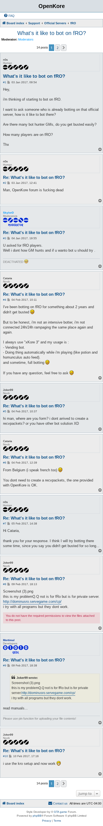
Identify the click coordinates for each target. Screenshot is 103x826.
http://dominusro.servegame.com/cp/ (32, 601)
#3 (4, 238)
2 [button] (58, 47)
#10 (5, 756)
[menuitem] (9, 15)
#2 (4, 182)
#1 (4, 82)
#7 (4, 523)
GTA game (60, 811)
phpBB (37, 815)
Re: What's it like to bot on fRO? (34, 177)
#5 (4, 411)
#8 (4, 584)
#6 (4, 462)
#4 (4, 299)
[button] (63, 47)
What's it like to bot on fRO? (51, 33)
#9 (4, 665)
